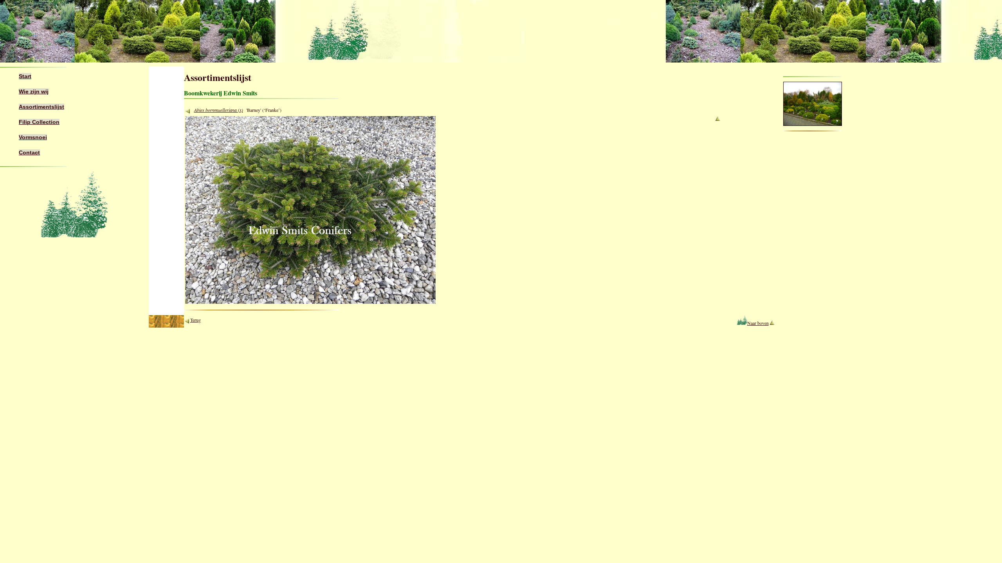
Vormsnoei (33, 137)
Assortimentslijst (41, 107)
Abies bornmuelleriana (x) (218, 110)
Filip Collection (39, 122)
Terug (195, 320)
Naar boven (757, 323)
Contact (29, 152)
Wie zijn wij (34, 91)
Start (25, 76)
